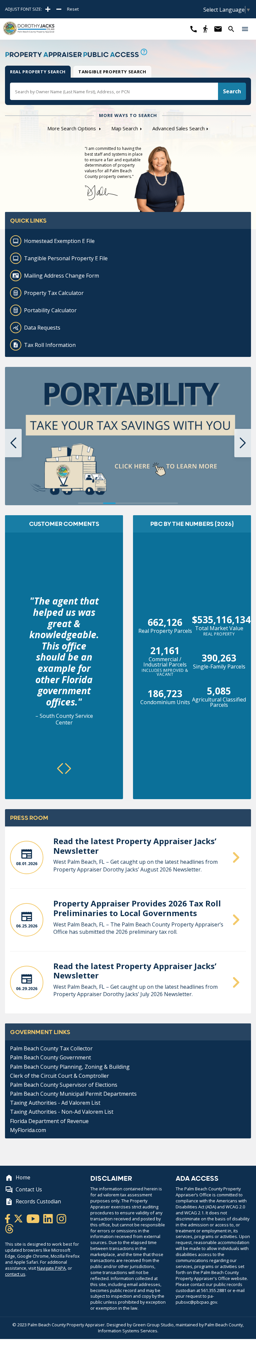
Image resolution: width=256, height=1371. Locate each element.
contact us (15, 1274)
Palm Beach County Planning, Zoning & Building (70, 1066)
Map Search (124, 128)
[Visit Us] (205, 29)
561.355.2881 (213, 1290)
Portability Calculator (50, 310)
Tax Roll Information (50, 345)
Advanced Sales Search (178, 128)
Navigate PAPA (51, 1268)
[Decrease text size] (59, 9)
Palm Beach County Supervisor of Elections (63, 1084)
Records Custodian (38, 1201)
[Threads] (9, 1228)
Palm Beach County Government (50, 1057)
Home (23, 1177)
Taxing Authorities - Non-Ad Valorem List (61, 1111)
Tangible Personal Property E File (66, 258)
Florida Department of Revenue (49, 1121)
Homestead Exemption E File (59, 241)
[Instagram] (61, 1218)
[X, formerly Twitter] (19, 1218)
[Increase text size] (48, 9)
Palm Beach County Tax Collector (51, 1048)
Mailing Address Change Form (61, 275)
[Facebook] (8, 1218)
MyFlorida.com (28, 1130)
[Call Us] (193, 29)
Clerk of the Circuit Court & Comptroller (59, 1075)
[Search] (231, 29)
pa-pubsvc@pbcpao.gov (196, 1299)
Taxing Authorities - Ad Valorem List (55, 1102)
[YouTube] (33, 1218)
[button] (245, 29)
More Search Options (72, 128)
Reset (73, 9)
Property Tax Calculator (54, 293)
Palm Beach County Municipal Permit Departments (73, 1093)
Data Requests (42, 327)
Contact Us (29, 1189)
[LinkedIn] (48, 1218)
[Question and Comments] (218, 29)
